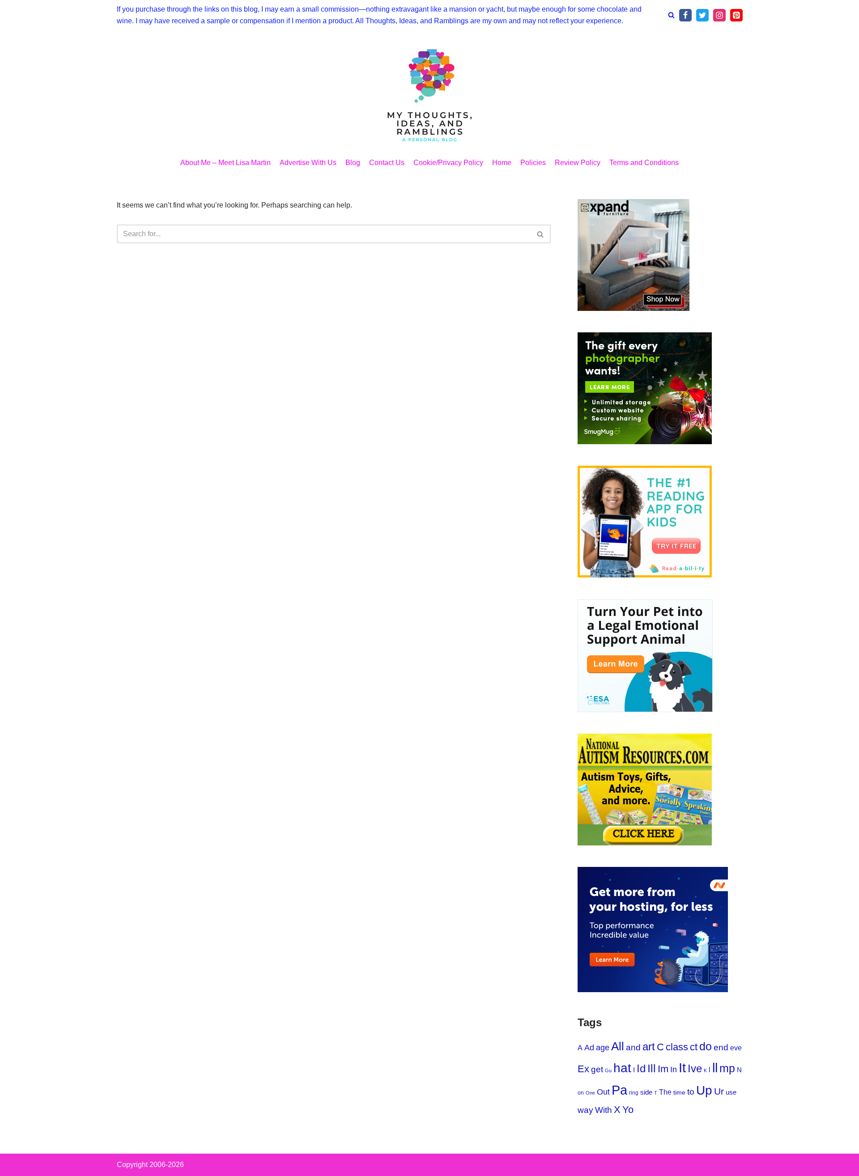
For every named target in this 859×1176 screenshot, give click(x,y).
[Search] (671, 15)
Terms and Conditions (644, 162)
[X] (702, 15)
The (665, 1092)
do (705, 1046)
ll (715, 1067)
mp (727, 1068)
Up (704, 1090)
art (648, 1047)
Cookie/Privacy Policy (448, 162)
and (633, 1047)
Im (663, 1068)
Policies (533, 162)
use (731, 1092)
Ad (589, 1047)
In (673, 1069)
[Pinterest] (736, 15)
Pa (619, 1090)
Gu (608, 1070)
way (585, 1110)
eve (736, 1048)
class (677, 1047)
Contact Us (386, 162)
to (690, 1091)
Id (641, 1068)
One (590, 1092)
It (682, 1067)
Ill (651, 1068)
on (581, 1093)
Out (603, 1091)
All (617, 1046)
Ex (583, 1068)
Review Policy (577, 162)
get (597, 1069)
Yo (628, 1109)
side (646, 1092)
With (603, 1110)
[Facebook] (685, 15)
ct (693, 1047)
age (602, 1047)
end (721, 1047)
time (679, 1092)
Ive (695, 1068)
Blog (352, 162)
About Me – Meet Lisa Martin (225, 162)
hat (622, 1068)
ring (633, 1093)
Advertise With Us (308, 162)
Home (501, 162)
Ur (719, 1091)
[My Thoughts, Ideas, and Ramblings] (429, 94)
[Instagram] (719, 15)
